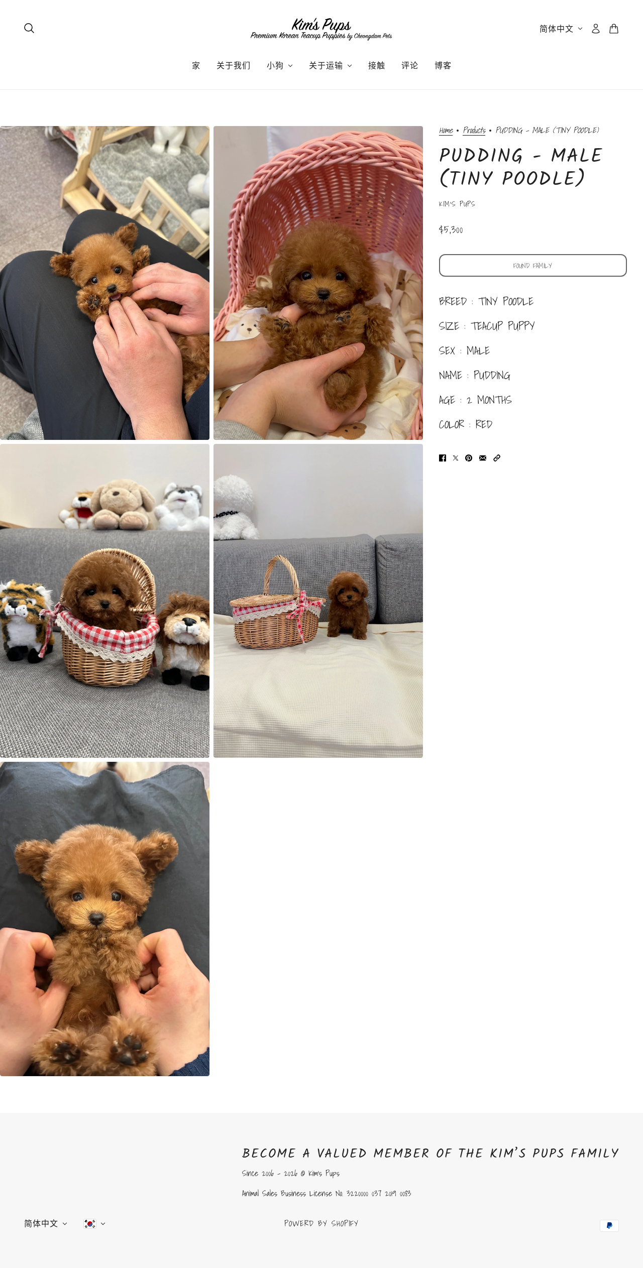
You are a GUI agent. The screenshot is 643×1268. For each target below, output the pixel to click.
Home (446, 131)
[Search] (29, 28)
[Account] (596, 29)
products (474, 131)
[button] (496, 456)
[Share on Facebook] (442, 456)
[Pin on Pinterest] (468, 456)
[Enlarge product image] (104, 283)
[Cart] (614, 29)
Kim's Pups (457, 203)
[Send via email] (482, 456)
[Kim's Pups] (321, 28)
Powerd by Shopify (321, 1223)
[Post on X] (455, 456)
